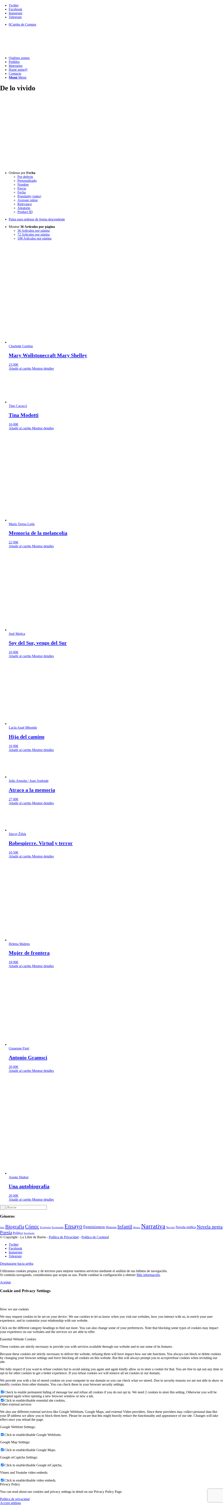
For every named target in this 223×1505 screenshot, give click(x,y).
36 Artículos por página (33, 230)
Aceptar (5, 1282)
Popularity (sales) (29, 196)
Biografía (14, 1226)
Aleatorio (23, 208)
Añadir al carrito (20, 368)
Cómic (32, 1226)
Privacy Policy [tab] (10, 1484)
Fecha (21, 192)
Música (136, 1227)
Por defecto (25, 177)
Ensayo (73, 1226)
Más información (148, 1275)
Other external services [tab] (15, 1404)
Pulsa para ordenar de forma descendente (37, 219)
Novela (170, 1227)
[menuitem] (116, 58)
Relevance (24, 204)
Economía (58, 1227)
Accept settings (10, 1503)
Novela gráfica (186, 1227)
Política (18, 1233)
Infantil (124, 1226)
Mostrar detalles (42, 368)
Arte (2, 1227)
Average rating (27, 200)
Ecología (45, 1227)
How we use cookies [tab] (14, 1309)
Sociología (29, 1233)
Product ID (25, 212)
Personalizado (27, 180)
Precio (21, 188)
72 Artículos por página (33, 234)
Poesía (6, 1232)
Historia (111, 1227)
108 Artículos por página (34, 238)
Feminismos (94, 1226)
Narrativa (153, 1226)
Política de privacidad (15, 1499)
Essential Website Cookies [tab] (18, 1339)
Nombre (23, 184)
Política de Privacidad (64, 1237)
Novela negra (210, 1226)
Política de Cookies (94, 1237)
